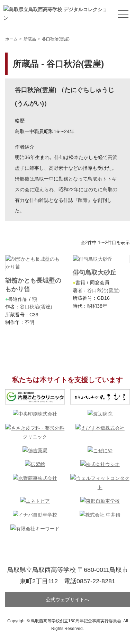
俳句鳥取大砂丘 (94, 272)
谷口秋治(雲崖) (36, 306)
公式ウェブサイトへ (67, 599)
